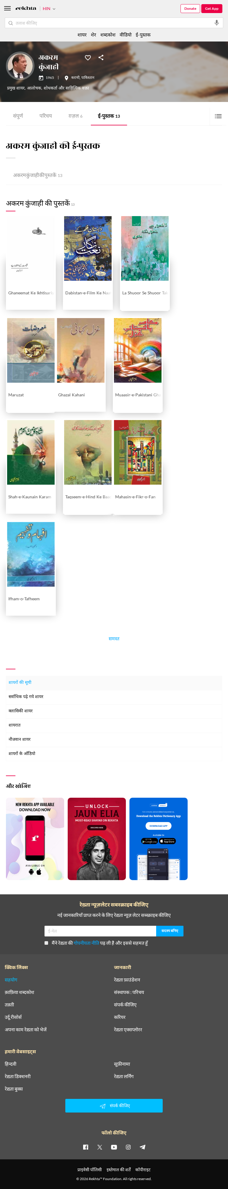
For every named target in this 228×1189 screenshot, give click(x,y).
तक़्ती (9, 1004)
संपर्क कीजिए (125, 1004)
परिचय (45, 116)
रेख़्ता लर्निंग (124, 1076)
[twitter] (99, 1147)
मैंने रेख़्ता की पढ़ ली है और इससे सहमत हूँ (100, 943)
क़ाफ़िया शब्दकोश (19, 992)
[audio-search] (216, 23)
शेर (93, 34)
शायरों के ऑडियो (22, 754)
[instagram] (128, 1147)
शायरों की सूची (20, 683)
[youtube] (114, 1147)
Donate (190, 8)
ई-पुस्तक (109, 116)
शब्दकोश (107, 34)
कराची (75, 78)
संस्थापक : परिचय (129, 992)
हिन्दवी (10, 1064)
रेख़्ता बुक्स (14, 1088)
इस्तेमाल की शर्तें (119, 1169)
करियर (120, 1017)
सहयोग (11, 979)
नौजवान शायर (20, 740)
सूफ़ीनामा (122, 1064)
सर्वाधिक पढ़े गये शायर (26, 697)
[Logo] (25, 9)
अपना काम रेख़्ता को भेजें (26, 1029)
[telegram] (142, 1147)
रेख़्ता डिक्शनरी (18, 1076)
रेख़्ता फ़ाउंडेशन (127, 979)
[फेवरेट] (88, 57)
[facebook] (85, 1147)
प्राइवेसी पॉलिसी (89, 1169)
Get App (211, 8)
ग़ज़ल (76, 116)
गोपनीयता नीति (86, 943)
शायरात (14, 725)
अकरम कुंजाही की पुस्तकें (37, 176)
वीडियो (126, 34)
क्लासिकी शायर (21, 711)
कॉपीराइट (143, 1169)
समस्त (114, 639)
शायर (82, 34)
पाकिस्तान (87, 78)
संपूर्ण (18, 116)
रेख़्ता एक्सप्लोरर (128, 1029)
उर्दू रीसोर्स (13, 1017)
